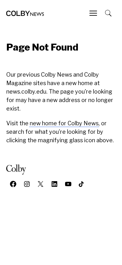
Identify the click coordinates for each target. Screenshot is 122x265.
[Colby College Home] (18, 170)
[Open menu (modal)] (94, 13)
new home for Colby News (64, 123)
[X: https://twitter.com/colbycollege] (41, 184)
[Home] (25, 13)
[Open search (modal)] (109, 13)
